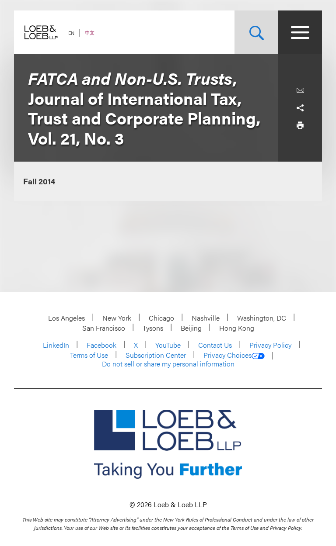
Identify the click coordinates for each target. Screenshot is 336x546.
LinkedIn (56, 345)
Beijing (191, 328)
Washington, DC (261, 318)
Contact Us (215, 345)
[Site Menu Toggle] (300, 32)
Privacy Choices (227, 355)
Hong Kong (236, 328)
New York (116, 318)
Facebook (101, 345)
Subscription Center (156, 355)
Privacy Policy (270, 345)
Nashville (206, 318)
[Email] (300, 90)
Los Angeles (66, 318)
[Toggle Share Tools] (300, 108)
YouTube (168, 345)
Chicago (161, 318)
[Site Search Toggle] (256, 32)
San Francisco (103, 328)
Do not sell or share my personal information (168, 364)
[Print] (300, 125)
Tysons (153, 328)
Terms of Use (89, 355)
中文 (89, 32)
